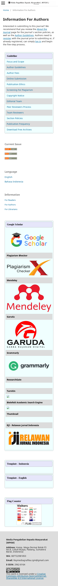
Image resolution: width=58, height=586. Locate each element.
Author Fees (13, 72)
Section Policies (15, 118)
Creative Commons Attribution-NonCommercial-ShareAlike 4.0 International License (26, 576)
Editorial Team (14, 101)
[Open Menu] (3, 3)
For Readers (10, 200)
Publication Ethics (16, 84)
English (8, 177)
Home (6, 10)
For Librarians (11, 209)
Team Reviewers (15, 112)
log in (38, 41)
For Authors (10, 204)
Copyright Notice (15, 95)
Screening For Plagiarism (20, 89)
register (7, 38)
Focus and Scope (15, 61)
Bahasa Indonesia (14, 181)
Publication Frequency (18, 123)
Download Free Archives (19, 129)
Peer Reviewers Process (19, 106)
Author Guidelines (24, 35)
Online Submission (16, 78)
